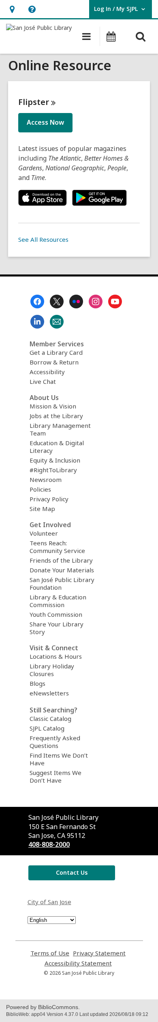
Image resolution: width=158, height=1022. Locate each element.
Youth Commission (56, 614)
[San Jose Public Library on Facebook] (37, 301)
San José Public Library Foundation (62, 583)
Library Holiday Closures (52, 670)
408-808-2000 (49, 844)
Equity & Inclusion (55, 460)
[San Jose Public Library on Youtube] (115, 301)
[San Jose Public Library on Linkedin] (37, 322)
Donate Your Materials (62, 570)
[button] (12, 9)
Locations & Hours (56, 656)
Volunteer (44, 533)
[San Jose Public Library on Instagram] (95, 301)
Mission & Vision (53, 406)
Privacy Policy (49, 499)
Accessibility (47, 372)
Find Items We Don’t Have (59, 759)
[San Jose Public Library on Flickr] (76, 301)
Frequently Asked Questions (55, 742)
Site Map (42, 509)
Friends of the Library (61, 560)
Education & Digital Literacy (57, 446)
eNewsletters (49, 693)
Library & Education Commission (58, 601)
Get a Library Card (56, 352)
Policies (40, 489)
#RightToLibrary (53, 470)
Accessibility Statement (78, 963)
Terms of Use (49, 953)
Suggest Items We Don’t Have (55, 776)
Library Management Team (60, 429)
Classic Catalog (50, 718)
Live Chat (43, 381)
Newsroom (46, 479)
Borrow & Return (54, 362)
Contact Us (72, 872)
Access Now (45, 122)
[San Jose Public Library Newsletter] (57, 322)
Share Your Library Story (56, 628)
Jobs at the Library (56, 416)
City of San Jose (49, 902)
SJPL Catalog (47, 728)
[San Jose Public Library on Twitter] (57, 301)
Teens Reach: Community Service (57, 547)
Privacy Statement (99, 953)
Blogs (37, 683)
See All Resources (43, 239)
